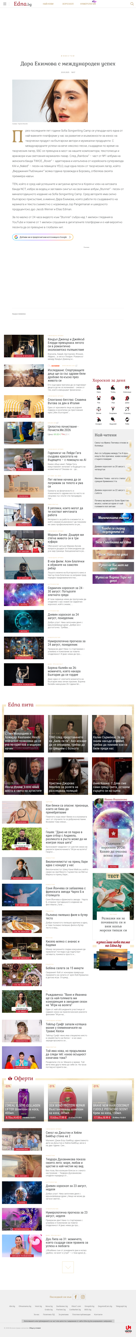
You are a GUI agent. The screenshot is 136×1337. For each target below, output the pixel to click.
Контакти (98, 1314)
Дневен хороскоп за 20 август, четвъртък (110, 468)
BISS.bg (87, 1309)
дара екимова (19, 314)
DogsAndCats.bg (105, 1306)
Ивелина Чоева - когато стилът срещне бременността (110, 480)
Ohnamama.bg (25, 1306)
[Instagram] (83, 1297)
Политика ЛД (49, 1314)
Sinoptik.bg (89, 1306)
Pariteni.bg (61, 1309)
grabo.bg (52, 423)
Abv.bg (12, 1306)
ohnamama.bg (68, 366)
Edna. (23, 4)
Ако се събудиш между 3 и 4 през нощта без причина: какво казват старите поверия (111, 456)
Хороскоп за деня (109, 380)
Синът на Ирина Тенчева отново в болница (111, 444)
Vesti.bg (38, 1306)
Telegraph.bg (121, 1306)
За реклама (63, 1314)
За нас (36, 1314)
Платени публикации (81, 1314)
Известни (68, 56)
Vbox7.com (76, 1306)
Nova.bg (49, 1306)
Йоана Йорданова (116, 799)
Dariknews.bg (62, 1306)
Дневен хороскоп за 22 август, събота (110, 492)
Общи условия (35, 1328)
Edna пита (21, 704)
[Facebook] (75, 1297)
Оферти (23, 1078)
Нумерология (88, 3)
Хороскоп (68, 3)
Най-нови (48, 3)
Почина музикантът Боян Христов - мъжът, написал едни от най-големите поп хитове (112, 503)
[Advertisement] (50, 274)
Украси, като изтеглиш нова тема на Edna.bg (113, 942)
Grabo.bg (49, 1309)
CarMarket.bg (75, 1309)
